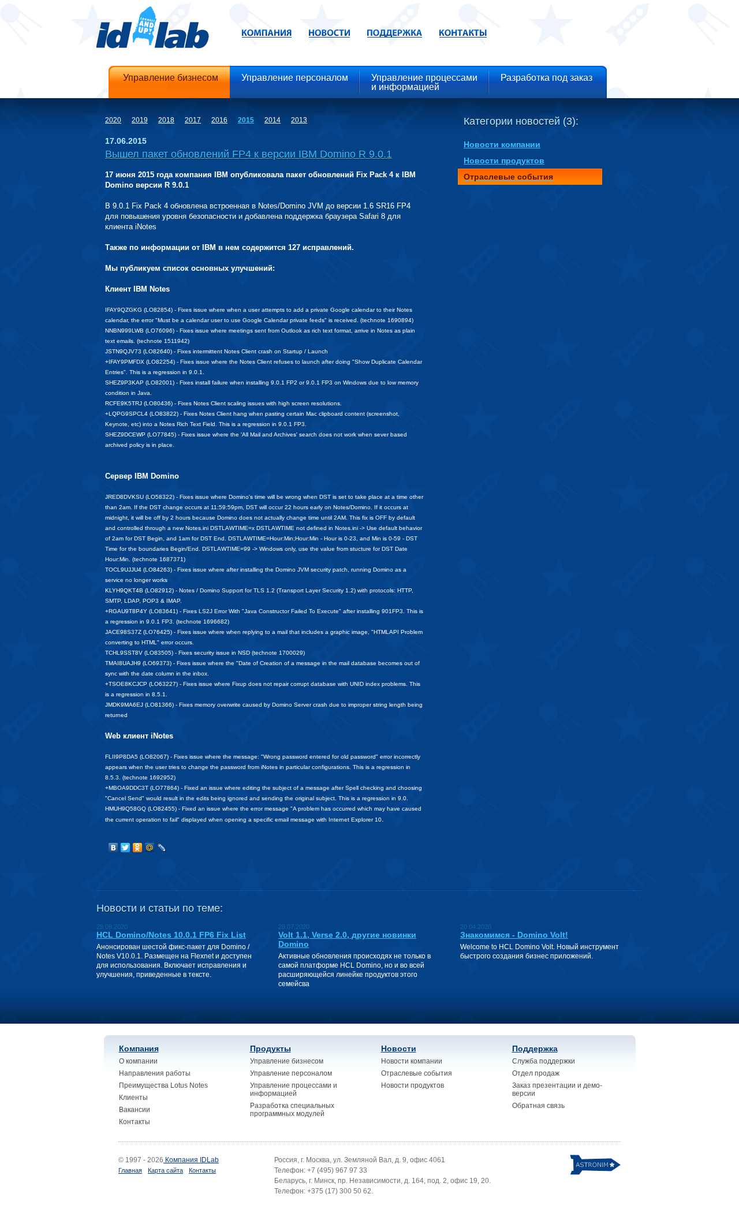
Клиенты (133, 1098)
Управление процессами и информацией (293, 1089)
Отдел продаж (535, 1073)
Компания (139, 1048)
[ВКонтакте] (113, 847)
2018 (166, 120)
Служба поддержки (543, 1061)
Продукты (270, 1048)
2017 (193, 120)
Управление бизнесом (286, 1061)
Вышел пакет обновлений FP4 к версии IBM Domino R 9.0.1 (248, 154)
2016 (219, 120)
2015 (246, 120)
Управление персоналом (291, 1073)
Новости (398, 1048)
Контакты (134, 1122)
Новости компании (411, 1061)
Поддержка (535, 1048)
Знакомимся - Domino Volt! (514, 934)
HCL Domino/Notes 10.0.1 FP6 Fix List (171, 934)
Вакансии (134, 1110)
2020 (113, 120)
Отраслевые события (416, 1073)
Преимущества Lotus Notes (163, 1085)
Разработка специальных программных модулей (292, 1110)
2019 (140, 120)
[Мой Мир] (150, 847)
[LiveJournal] (162, 847)
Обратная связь (538, 1106)
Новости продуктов (412, 1085)
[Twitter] (126, 847)
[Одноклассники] (138, 847)
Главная (130, 1170)
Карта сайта (165, 1170)
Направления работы (155, 1073)
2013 (299, 120)
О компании (138, 1061)
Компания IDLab (191, 1160)
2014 (272, 120)
